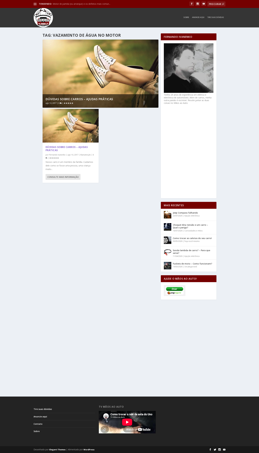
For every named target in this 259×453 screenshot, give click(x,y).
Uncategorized (190, 266)
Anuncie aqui (198, 17)
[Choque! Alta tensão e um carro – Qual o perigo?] (167, 227)
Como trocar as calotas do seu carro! (192, 238)
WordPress (88, 449)
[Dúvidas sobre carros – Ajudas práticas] (71, 126)
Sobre (186, 17)
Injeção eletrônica (191, 215)
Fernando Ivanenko (57, 154)
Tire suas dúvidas (215, 17)
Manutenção (85, 154)
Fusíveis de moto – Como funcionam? (192, 263)
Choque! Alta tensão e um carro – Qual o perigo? (190, 226)
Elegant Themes (57, 449)
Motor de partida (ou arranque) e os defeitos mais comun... (81, 3)
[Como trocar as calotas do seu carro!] (167, 240)
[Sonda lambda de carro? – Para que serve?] (167, 252)
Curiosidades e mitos (193, 230)
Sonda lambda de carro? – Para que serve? (191, 251)
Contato (38, 423)
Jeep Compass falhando (185, 212)
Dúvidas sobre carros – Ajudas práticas (79, 99)
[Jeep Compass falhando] (167, 214)
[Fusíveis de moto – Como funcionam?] (167, 265)
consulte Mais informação (63, 177)
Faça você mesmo (192, 241)
